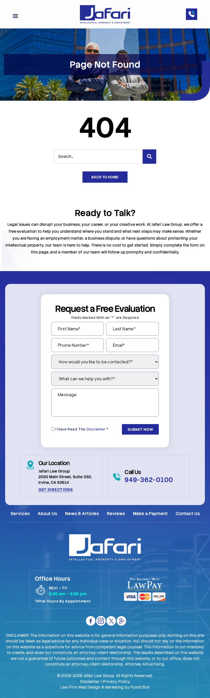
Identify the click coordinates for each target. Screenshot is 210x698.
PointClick (140, 687)
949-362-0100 (148, 480)
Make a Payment (150, 513)
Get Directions (55, 489)
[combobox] (98, 156)
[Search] (149, 156)
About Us (47, 513)
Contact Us (188, 513)
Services (20, 513)
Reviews (116, 513)
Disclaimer (96, 429)
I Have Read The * (82, 429)
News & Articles (82, 513)
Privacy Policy (116, 681)
